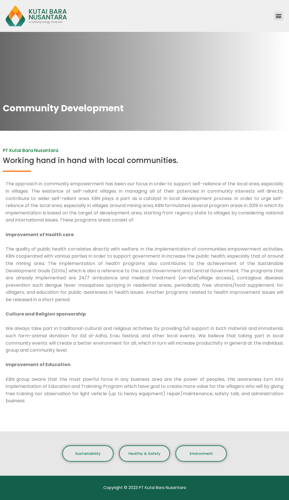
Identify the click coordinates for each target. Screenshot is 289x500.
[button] (278, 16)
